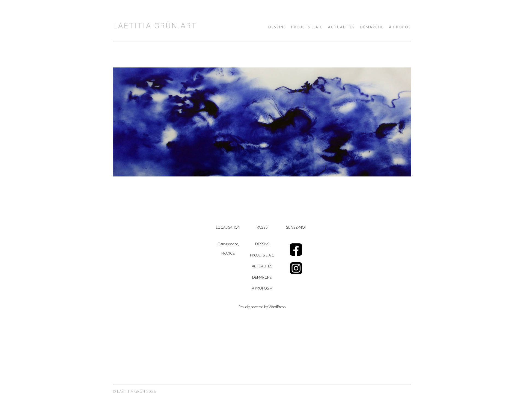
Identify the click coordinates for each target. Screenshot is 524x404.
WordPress (277, 307)
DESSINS (277, 27)
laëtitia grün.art (155, 25)
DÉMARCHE (372, 27)
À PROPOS (400, 27)
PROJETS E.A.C (307, 27)
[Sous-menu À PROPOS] (271, 288)
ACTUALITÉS (341, 27)
